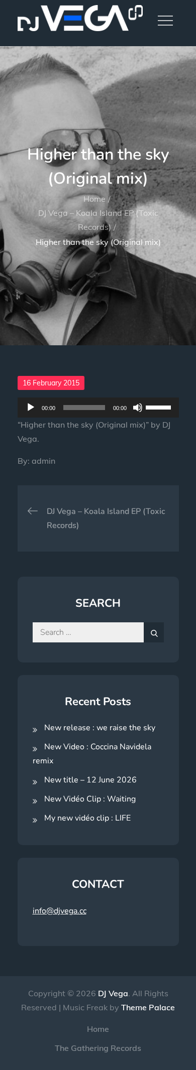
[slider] (160, 406)
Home (98, 1029)
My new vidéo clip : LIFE (87, 818)
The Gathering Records (98, 1048)
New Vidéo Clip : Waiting (90, 799)
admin (43, 461)
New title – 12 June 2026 (90, 779)
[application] (98, 407)
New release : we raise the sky (99, 727)
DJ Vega (113, 993)
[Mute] (138, 408)
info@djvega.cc (59, 910)
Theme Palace (148, 1007)
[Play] (31, 408)
